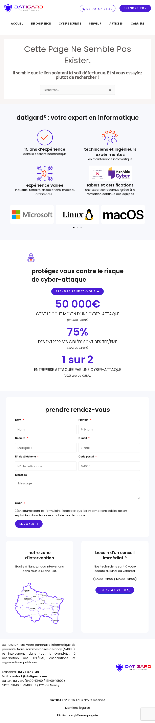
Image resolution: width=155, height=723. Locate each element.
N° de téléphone (26, 456)
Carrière (137, 24)
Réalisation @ (77, 715)
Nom (18, 419)
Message (21, 474)
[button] (73, 227)
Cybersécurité (70, 24)
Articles (116, 24)
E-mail (83, 438)
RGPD (19, 503)
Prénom (84, 419)
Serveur (95, 24)
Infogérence (41, 24)
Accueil (17, 24)
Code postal (87, 456)
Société (20, 438)
